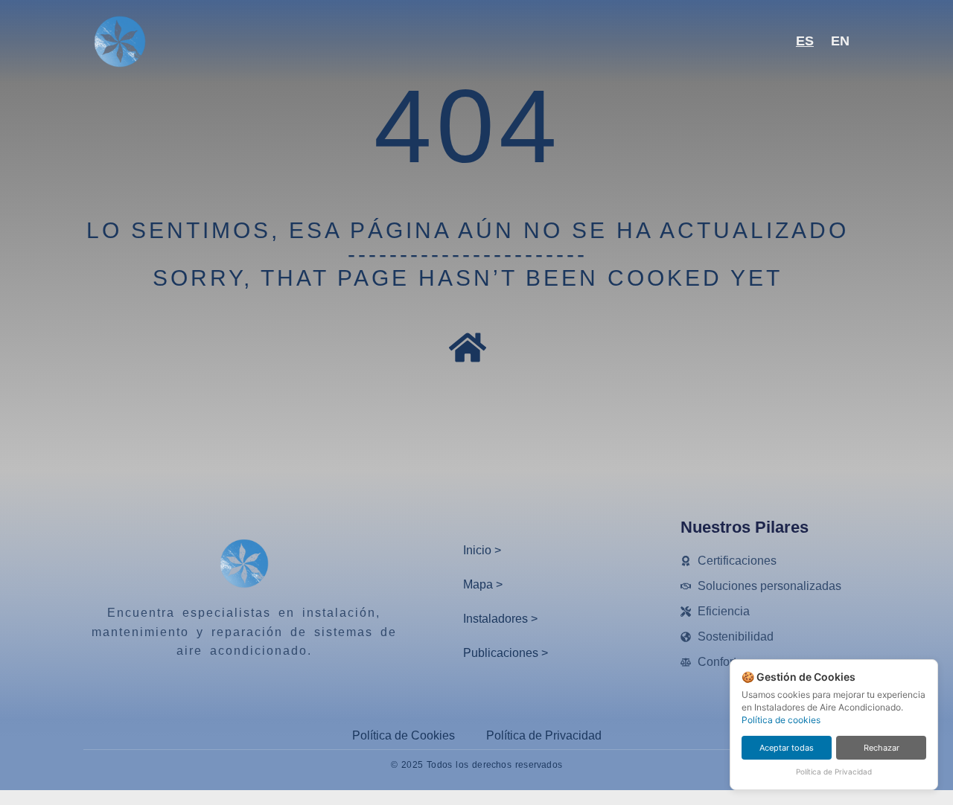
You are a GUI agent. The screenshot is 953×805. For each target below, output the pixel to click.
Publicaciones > (505, 653)
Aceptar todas (786, 748)
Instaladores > (500, 618)
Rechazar (881, 748)
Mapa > (483, 584)
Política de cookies (781, 719)
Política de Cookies (403, 735)
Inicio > (482, 550)
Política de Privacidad (544, 735)
